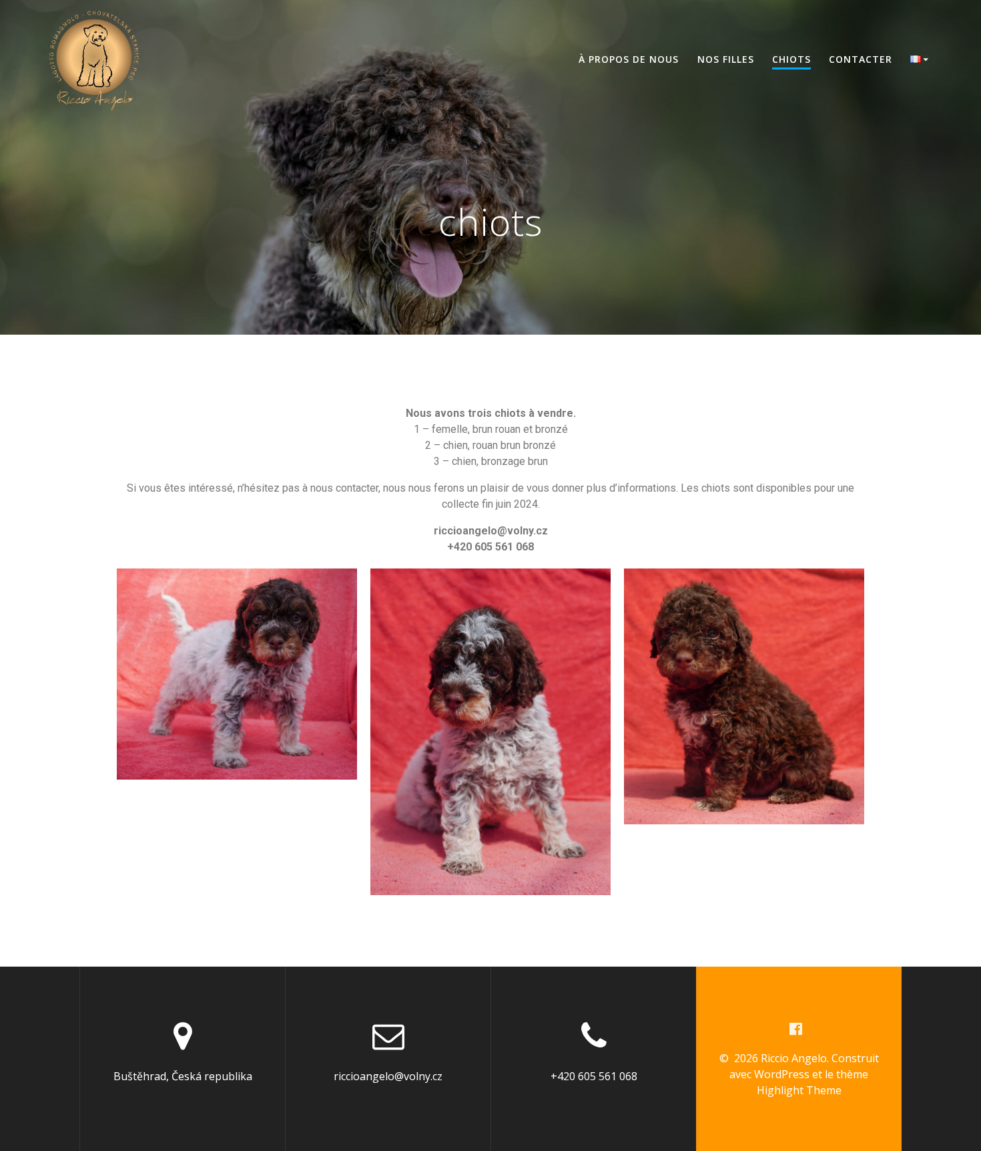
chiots (791, 59)
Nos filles (725, 59)
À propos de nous (629, 59)
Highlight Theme (799, 1090)
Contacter (860, 59)
